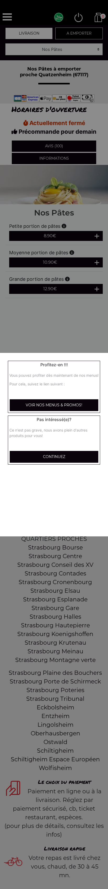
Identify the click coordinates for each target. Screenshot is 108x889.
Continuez (54, 456)
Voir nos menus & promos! (54, 405)
